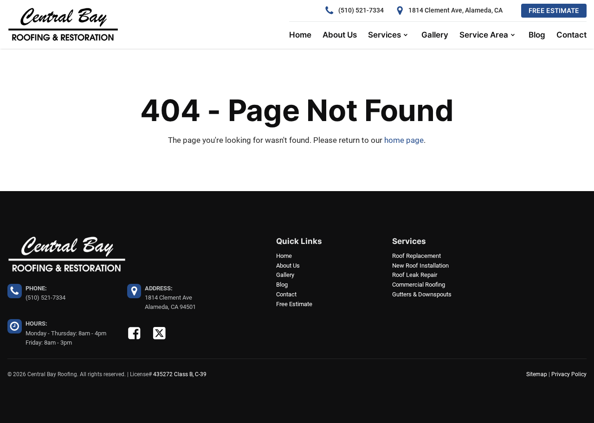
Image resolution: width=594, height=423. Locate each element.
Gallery (434, 34)
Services (384, 34)
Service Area (483, 34)
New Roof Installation (420, 265)
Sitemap (536, 374)
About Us (340, 34)
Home (300, 34)
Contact (571, 34)
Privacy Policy (569, 374)
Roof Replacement (416, 255)
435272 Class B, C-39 (180, 374)
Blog (537, 34)
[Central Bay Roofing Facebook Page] (134, 333)
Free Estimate (294, 304)
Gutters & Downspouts (422, 294)
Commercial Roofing (418, 284)
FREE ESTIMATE (554, 10)
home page (404, 140)
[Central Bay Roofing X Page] (159, 333)
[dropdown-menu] (405, 35)
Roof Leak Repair (414, 274)
